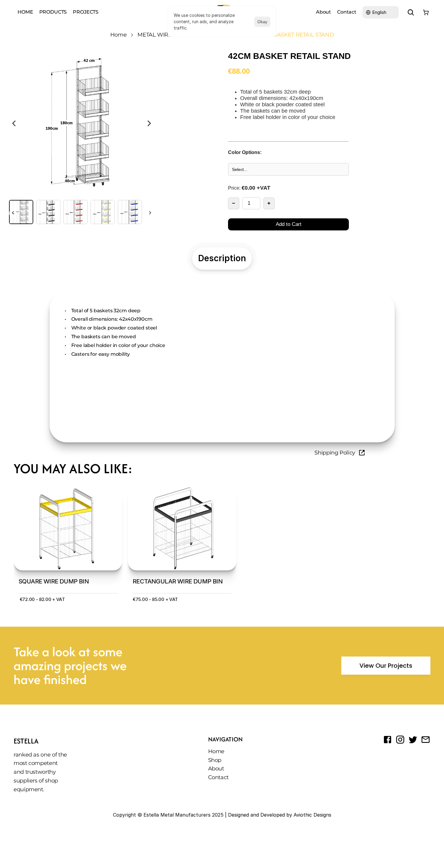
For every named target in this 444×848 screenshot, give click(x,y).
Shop (215, 760)
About (323, 12)
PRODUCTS (53, 12)
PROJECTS (85, 12)
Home (118, 34)
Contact (346, 12)
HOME (25, 12)
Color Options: (245, 152)
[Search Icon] (411, 12)
